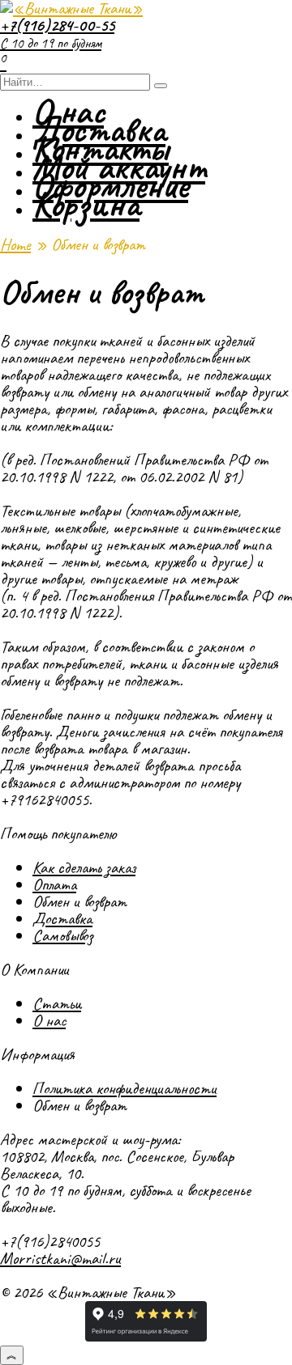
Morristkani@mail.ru (60, 1258)
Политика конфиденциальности (124, 1088)
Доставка (62, 918)
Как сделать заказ (83, 867)
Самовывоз (62, 935)
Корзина (86, 204)
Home (15, 244)
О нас (49, 1020)
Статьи (56, 1003)
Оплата (54, 884)
